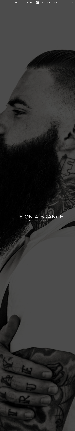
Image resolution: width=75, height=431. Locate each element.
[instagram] (73, 2)
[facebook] (70, 2)
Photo (44, 220)
